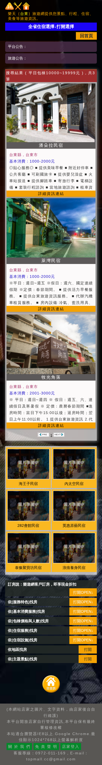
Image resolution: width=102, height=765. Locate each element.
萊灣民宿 (51, 260)
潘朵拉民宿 (51, 145)
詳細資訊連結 (51, 193)
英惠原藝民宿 (74, 525)
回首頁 (86, 35)
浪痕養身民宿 (74, 567)
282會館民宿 (28, 525)
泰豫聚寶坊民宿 (28, 567)
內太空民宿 (74, 483)
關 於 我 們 (19, 746)
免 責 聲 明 (46, 746)
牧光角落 (51, 377)
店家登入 (70, 746)
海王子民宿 (28, 483)
